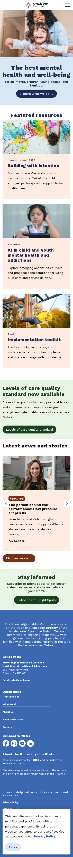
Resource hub (11, 696)
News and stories (13, 719)
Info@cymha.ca (20, 680)
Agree (12, 847)
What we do (10, 704)
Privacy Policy (45, 836)
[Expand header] (68, 5)
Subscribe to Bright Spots (36, 600)
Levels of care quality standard (29, 429)
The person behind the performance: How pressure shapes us (32, 509)
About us (8, 711)
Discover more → (19, 558)
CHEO (35, 760)
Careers (7, 727)
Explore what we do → (36, 93)
